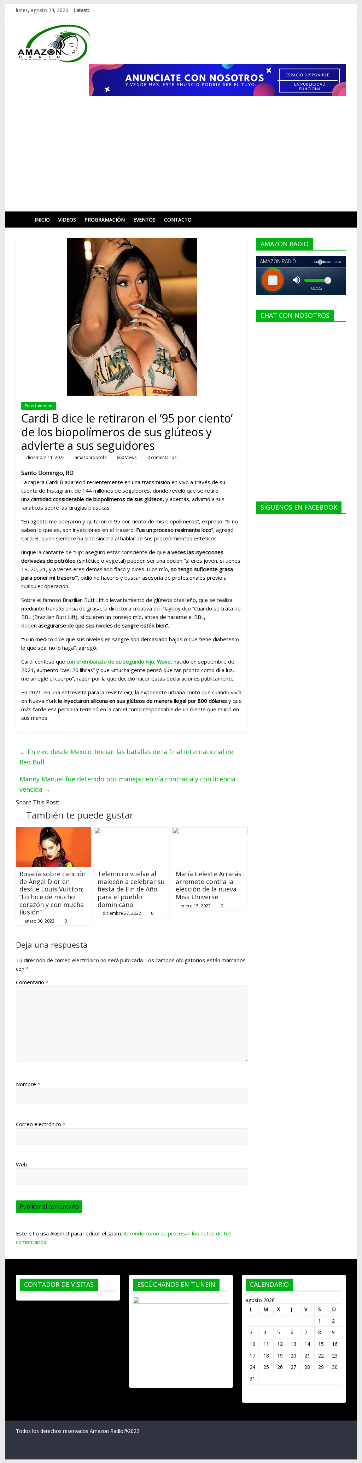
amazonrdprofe (91, 457)
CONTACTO (178, 219)
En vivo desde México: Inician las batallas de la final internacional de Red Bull (126, 756)
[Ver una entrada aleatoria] (339, 219)
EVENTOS (144, 219)
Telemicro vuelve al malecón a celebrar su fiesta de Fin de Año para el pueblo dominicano (131, 889)
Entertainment (39, 406)
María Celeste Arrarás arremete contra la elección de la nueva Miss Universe (208, 885)
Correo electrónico (40, 1124)
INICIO (42, 219)
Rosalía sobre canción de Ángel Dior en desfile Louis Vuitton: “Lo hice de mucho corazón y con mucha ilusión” (52, 893)
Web (21, 1164)
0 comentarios (161, 457)
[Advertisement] (181, 157)
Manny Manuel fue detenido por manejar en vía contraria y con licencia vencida (127, 784)
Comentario (32, 982)
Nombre (28, 1084)
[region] (217, 80)
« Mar (252, 1395)
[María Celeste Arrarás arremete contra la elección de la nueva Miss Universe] (209, 831)
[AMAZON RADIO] (23, 219)
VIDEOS (67, 219)
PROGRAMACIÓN (104, 219)
